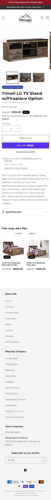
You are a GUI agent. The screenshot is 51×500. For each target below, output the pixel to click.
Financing (10, 318)
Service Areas (12, 342)
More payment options (25, 152)
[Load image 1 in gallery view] (12, 78)
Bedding (9, 382)
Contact (9, 330)
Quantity (6, 123)
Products (9, 307)
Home (8, 301)
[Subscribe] (43, 460)
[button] (3, 18)
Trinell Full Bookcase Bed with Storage (11, 264)
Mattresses (10, 376)
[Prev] (3, 78)
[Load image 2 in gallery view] (25, 78)
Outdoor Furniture (14, 411)
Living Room (11, 358)
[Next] (48, 78)
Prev (19, 234)
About (8, 324)
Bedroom (10, 370)
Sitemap (9, 336)
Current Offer (12, 312)
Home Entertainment (15, 399)
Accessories (11, 405)
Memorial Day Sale (14, 417)
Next (32, 234)
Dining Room (12, 364)
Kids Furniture (12, 388)
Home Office (11, 393)
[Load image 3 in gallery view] (38, 78)
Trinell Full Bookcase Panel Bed (36, 264)
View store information (16, 168)
